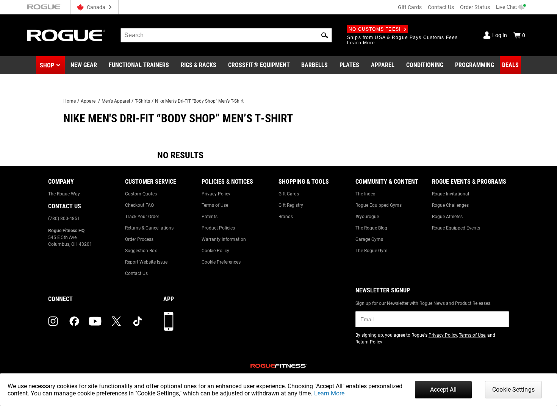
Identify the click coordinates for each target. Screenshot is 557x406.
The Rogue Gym (371, 250)
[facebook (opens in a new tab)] (74, 321)
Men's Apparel (116, 101)
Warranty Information (224, 239)
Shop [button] (47, 65)
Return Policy (368, 342)
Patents (209, 216)
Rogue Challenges (450, 205)
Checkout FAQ (139, 205)
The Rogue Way (64, 194)
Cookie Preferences (221, 262)
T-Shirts (142, 101)
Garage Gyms (369, 239)
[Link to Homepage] (66, 35)
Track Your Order (142, 216)
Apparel (89, 101)
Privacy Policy (216, 194)
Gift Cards (410, 7)
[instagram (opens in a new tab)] (53, 321)
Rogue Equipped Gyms (378, 205)
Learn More (329, 393)
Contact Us (441, 7)
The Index (365, 194)
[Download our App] (168, 321)
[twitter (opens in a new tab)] (116, 321)
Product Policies (218, 228)
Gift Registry (290, 205)
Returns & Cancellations (149, 228)
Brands (285, 216)
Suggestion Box (141, 250)
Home (69, 101)
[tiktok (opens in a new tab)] (137, 321)
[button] (325, 35)
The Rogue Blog (371, 228)
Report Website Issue (146, 262)
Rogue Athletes (447, 216)
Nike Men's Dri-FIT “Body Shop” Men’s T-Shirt (199, 101)
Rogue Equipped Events (456, 228)
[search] (226, 35)
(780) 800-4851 (64, 218)
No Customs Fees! (375, 29)
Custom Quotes (141, 194)
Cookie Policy (215, 250)
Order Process (139, 239)
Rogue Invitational (450, 194)
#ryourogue (367, 216)
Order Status (475, 7)
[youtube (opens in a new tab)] (95, 321)
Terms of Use (215, 205)
